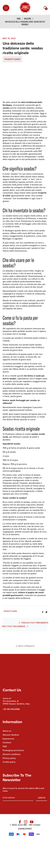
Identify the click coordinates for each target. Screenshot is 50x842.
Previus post (35, 622)
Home (19, 18)
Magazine (27, 18)
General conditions (11, 754)
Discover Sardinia (11, 734)
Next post (13, 626)
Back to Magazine (26, 646)
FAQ (5, 746)
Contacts (7, 742)
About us (7, 730)
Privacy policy (9, 758)
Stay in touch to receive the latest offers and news (23, 789)
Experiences (8, 738)
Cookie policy (9, 761)
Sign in (41, 797)
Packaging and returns (13, 750)
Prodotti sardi (12, 59)
